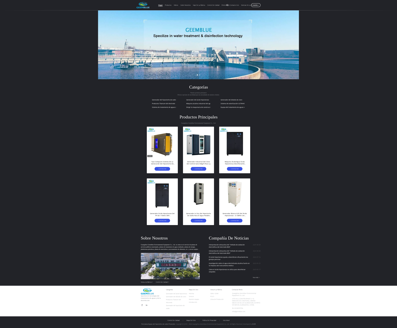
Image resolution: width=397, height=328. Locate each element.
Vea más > (256, 277)
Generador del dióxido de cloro (231, 100)
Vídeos (176, 5)
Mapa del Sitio (191, 320)
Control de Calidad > (162, 282)
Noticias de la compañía (249, 5)
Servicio (191, 296)
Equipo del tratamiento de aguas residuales (236, 107)
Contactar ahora (162, 169)
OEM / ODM (214, 293)
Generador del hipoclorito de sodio (164, 100)
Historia (191, 293)
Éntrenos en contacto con (230, 5)
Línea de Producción (217, 299)
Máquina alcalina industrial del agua (199, 103)
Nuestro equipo (194, 299)
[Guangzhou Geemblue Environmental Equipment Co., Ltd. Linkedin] (146, 305)
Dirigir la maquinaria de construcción (199, 107)
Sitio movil (226, 320)
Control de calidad (213, 5)
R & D (212, 296)
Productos (168, 5)
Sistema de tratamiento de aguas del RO (166, 107)
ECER (254, 324)
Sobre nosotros (185, 5)
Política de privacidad (209, 320)
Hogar (160, 5)
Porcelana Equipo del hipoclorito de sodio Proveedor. (158, 324)
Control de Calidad (173, 320)
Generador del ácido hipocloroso (197, 100)
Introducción (193, 302)
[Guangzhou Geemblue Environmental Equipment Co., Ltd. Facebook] (142, 305)
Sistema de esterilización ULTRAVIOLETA (234, 103)
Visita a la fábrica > (147, 282)
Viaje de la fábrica (199, 5)
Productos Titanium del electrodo (163, 103)
